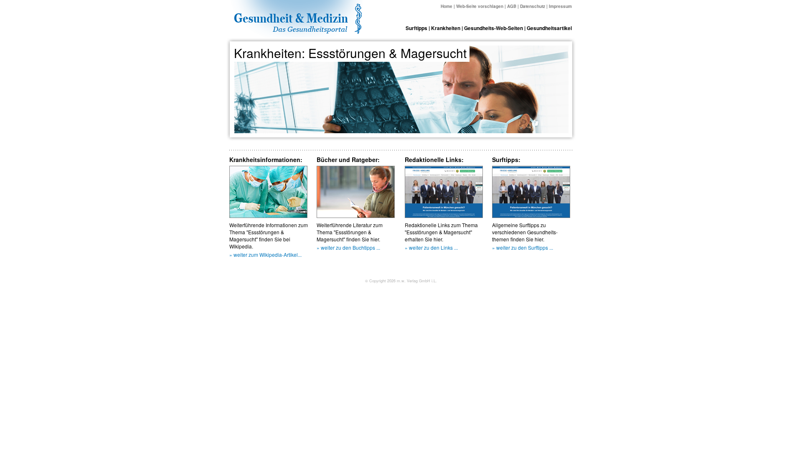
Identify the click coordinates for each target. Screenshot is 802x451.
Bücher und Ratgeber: (348, 159)
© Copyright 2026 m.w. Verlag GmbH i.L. (401, 281)
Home (446, 6)
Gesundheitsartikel (549, 28)
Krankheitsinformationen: (265, 159)
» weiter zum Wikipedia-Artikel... (265, 254)
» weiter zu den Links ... (431, 247)
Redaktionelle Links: (434, 159)
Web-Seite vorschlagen (479, 6)
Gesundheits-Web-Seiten (493, 28)
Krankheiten (445, 28)
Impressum (560, 6)
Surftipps (416, 28)
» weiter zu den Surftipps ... (522, 247)
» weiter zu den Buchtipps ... (348, 247)
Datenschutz (532, 6)
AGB (511, 6)
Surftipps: (506, 159)
